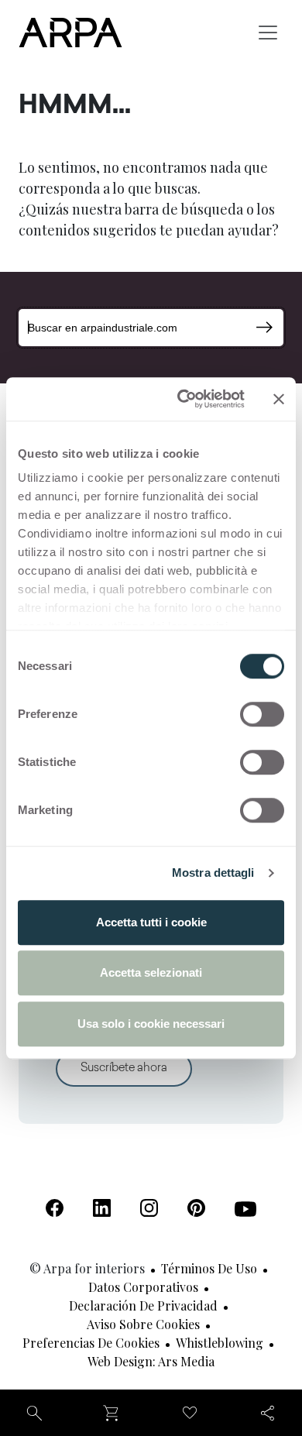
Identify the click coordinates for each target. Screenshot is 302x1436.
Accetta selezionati (151, 972)
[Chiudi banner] (278, 398)
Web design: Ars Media (151, 1361)
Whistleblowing (219, 1343)
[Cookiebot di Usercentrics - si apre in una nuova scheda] (183, 399)
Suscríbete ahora (124, 1068)
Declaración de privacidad (143, 1305)
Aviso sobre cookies (143, 1324)
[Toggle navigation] (267, 32)
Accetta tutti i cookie (151, 922)
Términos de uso (209, 1268)
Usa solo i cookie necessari (151, 1023)
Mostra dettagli (213, 872)
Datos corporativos (143, 1287)
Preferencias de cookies (91, 1343)
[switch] (262, 714)
